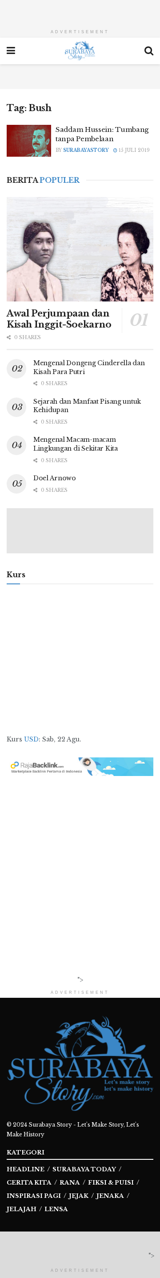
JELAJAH (21, 1209)
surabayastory (86, 150)
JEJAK (78, 1196)
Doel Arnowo (54, 478)
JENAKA (110, 1196)
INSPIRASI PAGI (34, 1196)
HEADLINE (25, 1169)
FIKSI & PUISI (111, 1182)
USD (31, 739)
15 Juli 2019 (133, 150)
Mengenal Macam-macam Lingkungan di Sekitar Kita (75, 444)
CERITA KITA (29, 1182)
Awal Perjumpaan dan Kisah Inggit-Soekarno (59, 319)
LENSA (56, 1209)
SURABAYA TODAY (84, 1169)
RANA (70, 1182)
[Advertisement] (80, 11)
